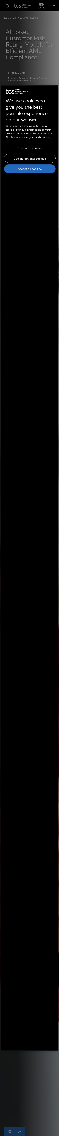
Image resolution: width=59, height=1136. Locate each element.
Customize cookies (29, 148)
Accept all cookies (30, 168)
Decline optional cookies (30, 158)
